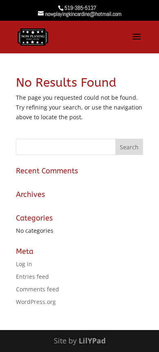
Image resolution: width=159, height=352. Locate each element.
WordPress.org (36, 302)
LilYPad (92, 340)
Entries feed (32, 276)
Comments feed (37, 289)
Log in (24, 264)
